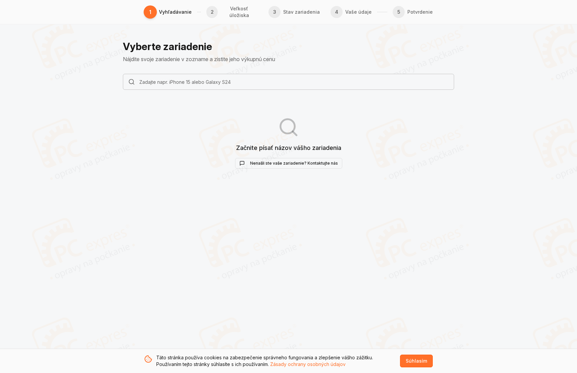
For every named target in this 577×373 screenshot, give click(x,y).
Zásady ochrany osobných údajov (308, 364)
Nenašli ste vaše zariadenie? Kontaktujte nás (294, 163)
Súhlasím (416, 361)
